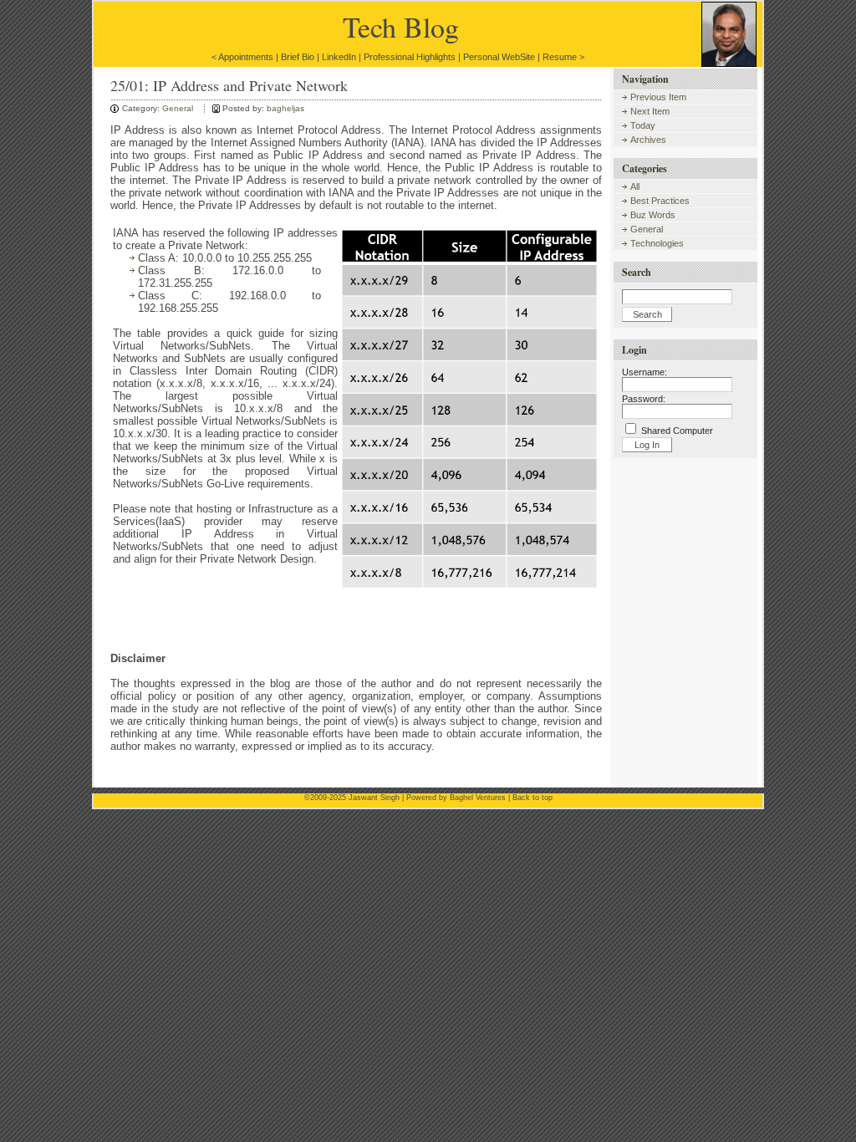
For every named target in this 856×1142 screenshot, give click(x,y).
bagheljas (285, 108)
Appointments (245, 57)
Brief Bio (297, 57)
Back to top (532, 797)
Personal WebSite (499, 57)
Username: (644, 372)
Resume (560, 57)
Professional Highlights (410, 57)
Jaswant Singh (374, 797)
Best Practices (660, 201)
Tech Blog (401, 27)
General (177, 108)
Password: (643, 399)
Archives (648, 140)
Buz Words (652, 215)
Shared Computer (677, 431)
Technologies (657, 243)
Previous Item (658, 97)
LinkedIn (339, 57)
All (634, 186)
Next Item (650, 111)
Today (642, 125)
